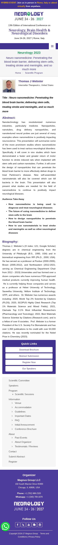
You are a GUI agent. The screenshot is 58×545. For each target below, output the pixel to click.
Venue (18, 403)
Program (13, 390)
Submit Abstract (17, 456)
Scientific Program (34, 73)
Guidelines (20, 411)
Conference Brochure (26, 429)
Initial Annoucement (24, 424)
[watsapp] (5, 526)
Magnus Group (31, 534)
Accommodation (23, 407)
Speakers (13, 385)
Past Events (21, 437)
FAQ (17, 420)
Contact (13, 451)
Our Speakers (29, 368)
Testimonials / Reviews (26, 446)
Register (13, 461)
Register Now (29, 362)
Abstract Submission (29, 356)
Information (14, 399)
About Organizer (23, 442)
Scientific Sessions (24, 394)
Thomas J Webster (30, 81)
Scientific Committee (19, 380)
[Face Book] (17, 524)
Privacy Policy (34, 537)
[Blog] (34, 524)
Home (18, 73)
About (12, 434)
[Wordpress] (39, 524)
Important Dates (23, 416)
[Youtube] (28, 524)
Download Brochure (29, 349)
